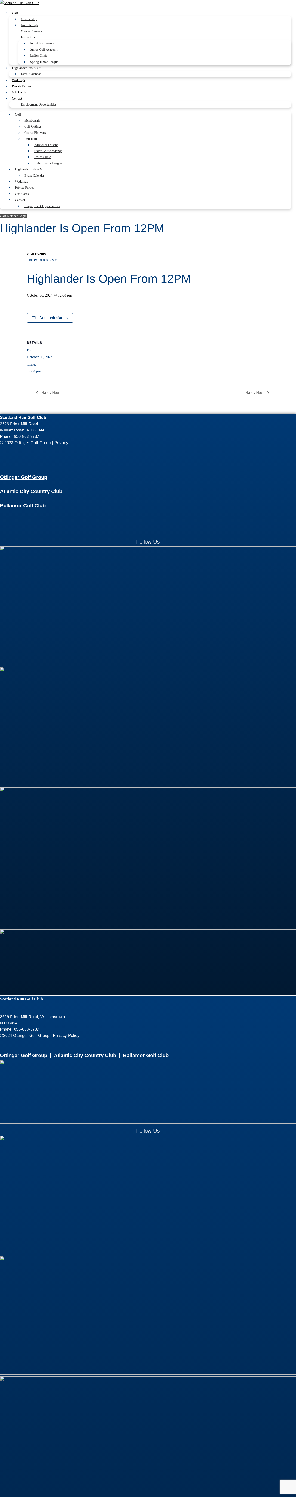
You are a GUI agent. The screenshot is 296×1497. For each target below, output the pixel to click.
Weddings (18, 80)
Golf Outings (29, 25)
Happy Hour (50, 392)
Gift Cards (19, 92)
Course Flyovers (31, 31)
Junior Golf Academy (44, 49)
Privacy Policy (66, 1035)
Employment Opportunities (38, 104)
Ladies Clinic (38, 55)
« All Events (36, 254)
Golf (15, 13)
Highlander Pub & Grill (27, 68)
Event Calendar (31, 74)
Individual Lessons (42, 43)
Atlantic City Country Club (31, 491)
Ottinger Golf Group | (27, 1055)
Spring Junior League (44, 62)
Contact (17, 98)
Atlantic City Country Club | (88, 1055)
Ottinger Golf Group (23, 477)
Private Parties (21, 86)
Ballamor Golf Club (23, 506)
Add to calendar (51, 317)
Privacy (61, 443)
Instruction (28, 37)
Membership (29, 19)
